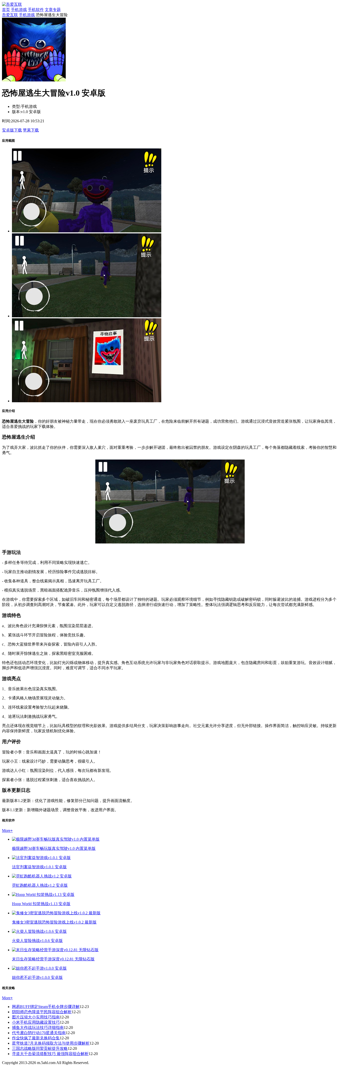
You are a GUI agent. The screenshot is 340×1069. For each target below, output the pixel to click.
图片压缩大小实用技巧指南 (36, 1017)
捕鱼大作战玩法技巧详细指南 (38, 1027)
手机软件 (36, 9)
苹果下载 (31, 130)
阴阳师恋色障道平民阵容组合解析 (42, 1012)
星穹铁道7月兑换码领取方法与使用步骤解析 (51, 1043)
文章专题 (53, 9)
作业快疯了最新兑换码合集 (36, 1038)
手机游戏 (19, 9)
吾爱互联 (10, 15)
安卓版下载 (12, 130)
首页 (6, 9)
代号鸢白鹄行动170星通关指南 (39, 1033)
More (7, 830)
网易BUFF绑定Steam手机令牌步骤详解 (46, 1006)
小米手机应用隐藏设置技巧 (36, 1022)
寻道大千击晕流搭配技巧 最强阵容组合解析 (50, 1054)
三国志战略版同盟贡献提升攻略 (40, 1048)
